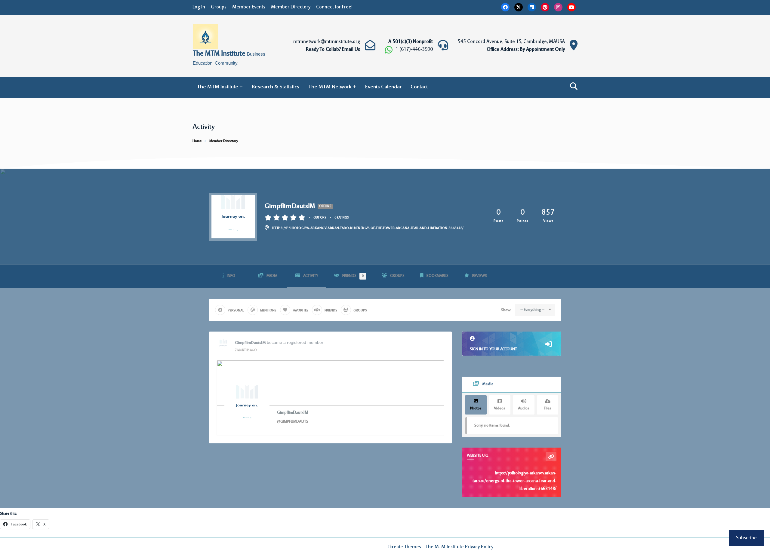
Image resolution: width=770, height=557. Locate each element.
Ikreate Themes (404, 547)
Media (271, 276)
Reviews (479, 276)
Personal (236, 310)
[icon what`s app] (389, 50)
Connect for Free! (334, 7)
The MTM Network (330, 87)
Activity (310, 276)
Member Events (248, 7)
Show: (506, 310)
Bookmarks (437, 276)
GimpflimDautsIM (250, 343)
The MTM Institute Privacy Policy (459, 547)
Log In (198, 7)
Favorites (300, 310)
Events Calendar (383, 87)
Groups (218, 7)
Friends (353, 276)
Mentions (268, 310)
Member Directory (290, 7)
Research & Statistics (275, 87)
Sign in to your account (493, 349)
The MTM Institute (220, 54)
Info (231, 276)
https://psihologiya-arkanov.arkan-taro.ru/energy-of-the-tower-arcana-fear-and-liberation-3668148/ (514, 481)
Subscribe (746, 538)
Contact (419, 87)
